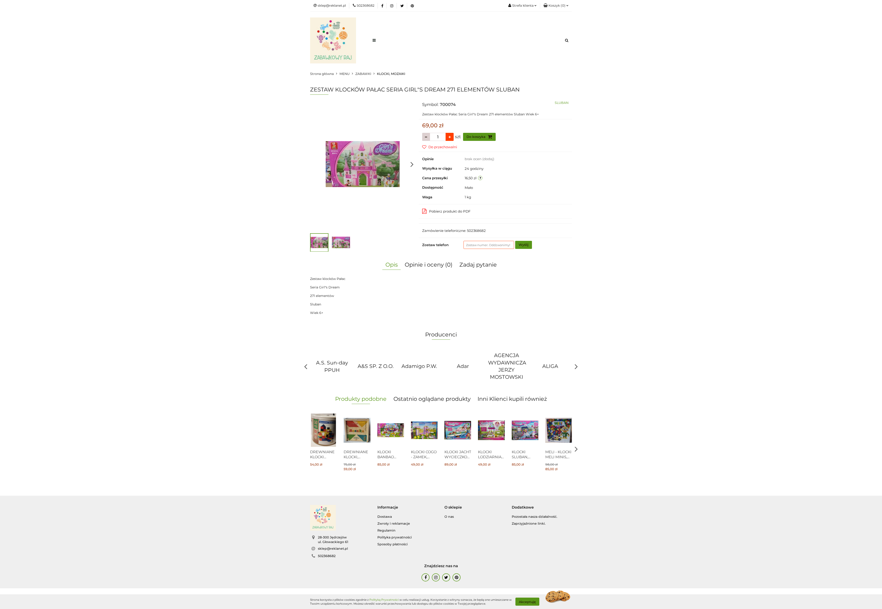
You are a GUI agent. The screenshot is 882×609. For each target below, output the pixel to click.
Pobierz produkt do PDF (450, 211)
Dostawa (384, 517)
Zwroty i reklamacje (393, 523)
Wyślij (524, 245)
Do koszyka (476, 137)
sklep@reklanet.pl (333, 548)
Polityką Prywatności (384, 599)
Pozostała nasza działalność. (534, 517)
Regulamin (386, 530)
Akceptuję (527, 602)
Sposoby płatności (392, 544)
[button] (556, 5)
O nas (449, 517)
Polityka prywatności (394, 537)
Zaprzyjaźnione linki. (529, 523)
